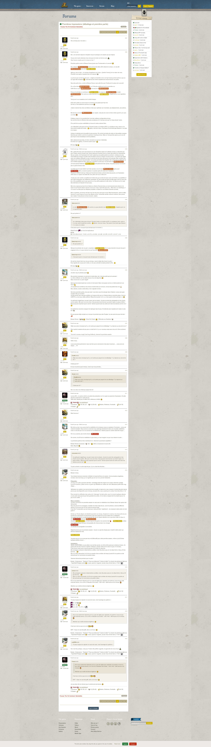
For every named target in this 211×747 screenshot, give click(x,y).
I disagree (133, 744)
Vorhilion (64, 57)
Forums (101, 6)
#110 (126, 370)
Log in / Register (148, 6)
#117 (126, 597)
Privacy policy (95, 727)
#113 (126, 424)
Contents (61, 729)
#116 (126, 567)
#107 (126, 323)
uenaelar (64, 455)
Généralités (79, 27)
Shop (112, 6)
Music (76, 727)
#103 (126, 149)
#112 (126, 410)
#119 (126, 638)
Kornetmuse (65, 204)
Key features (62, 727)
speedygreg (65, 275)
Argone (65, 357)
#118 (126, 611)
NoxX (64, 429)
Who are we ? (94, 723)
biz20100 (65, 602)
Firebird (65, 398)
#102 (126, 52)
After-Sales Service (96, 731)
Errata (76, 731)
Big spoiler (74, 171)
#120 (126, 657)
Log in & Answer (93, 708)
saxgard (65, 43)
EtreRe (65, 328)
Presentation (62, 723)
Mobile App (78, 733)
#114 (126, 449)
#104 (126, 199)
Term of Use (94, 725)
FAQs (76, 723)
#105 (126, 237)
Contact (93, 729)
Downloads (78, 729)
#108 (126, 338)
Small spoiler (91, 69)
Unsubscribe (134, 725)
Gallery (61, 731)
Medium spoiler (83, 67)
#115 (126, 470)
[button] (129, 3)
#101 (126, 38)
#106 (126, 270)
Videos (77, 725)
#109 (126, 352)
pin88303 (65, 343)
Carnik (65, 475)
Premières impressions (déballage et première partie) (85, 24)
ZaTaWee (65, 154)
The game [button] (77, 6)
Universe (61, 725)
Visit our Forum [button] (141, 74)
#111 (126, 393)
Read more (117, 744)
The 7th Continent (70, 27)
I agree (125, 744)
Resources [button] (90, 6)
